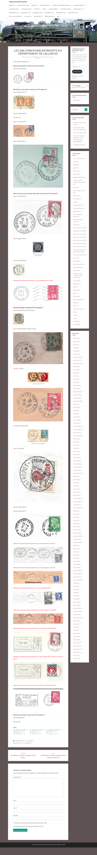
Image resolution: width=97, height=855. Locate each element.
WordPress (53, 844)
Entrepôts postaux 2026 (79, 144)
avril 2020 (75, 558)
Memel (75, 293)
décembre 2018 (77, 608)
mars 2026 (75, 354)
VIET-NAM (75, 321)
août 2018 (75, 621)
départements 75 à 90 (78, 243)
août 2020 (75, 545)
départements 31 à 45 (26, 12)
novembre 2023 (77, 429)
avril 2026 (75, 351)
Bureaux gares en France (23, 5)
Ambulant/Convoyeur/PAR (18, 2)
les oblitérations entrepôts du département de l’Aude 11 (23, 755)
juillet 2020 (76, 548)
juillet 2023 (76, 442)
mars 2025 (75, 382)
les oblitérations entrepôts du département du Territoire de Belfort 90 (53, 755)
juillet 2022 (76, 479)
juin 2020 (75, 552)
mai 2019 (75, 592)
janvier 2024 (76, 423)
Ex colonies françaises (78, 5)
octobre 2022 (76, 470)
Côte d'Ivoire (76, 211)
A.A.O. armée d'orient (78, 158)
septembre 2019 (77, 580)
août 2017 (75, 655)
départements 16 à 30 (14, 12)
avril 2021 (75, 520)
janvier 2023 (76, 460)
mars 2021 (75, 523)
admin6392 (40, 57)
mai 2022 (75, 486)
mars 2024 (75, 417)
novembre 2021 (77, 501)
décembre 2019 (77, 570)
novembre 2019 (77, 573)
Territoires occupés (65, 9)
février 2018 (76, 639)
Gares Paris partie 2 (44, 5)
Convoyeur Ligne (77, 205)
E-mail (15, 808)
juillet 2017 (76, 658)
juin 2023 (75, 445)
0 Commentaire (49, 57)
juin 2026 (75, 344)
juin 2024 (75, 410)
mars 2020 (75, 561)
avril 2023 (75, 451)
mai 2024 (75, 413)
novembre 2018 (77, 611)
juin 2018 (75, 627)
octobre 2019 (76, 577)
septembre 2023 (77, 435)
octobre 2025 (76, 360)
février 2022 (76, 492)
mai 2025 (75, 376)
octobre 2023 (76, 432)
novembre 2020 (77, 536)
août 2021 (75, 511)
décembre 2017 (77, 646)
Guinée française (77, 267)
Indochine (75, 270)
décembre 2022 (77, 464)
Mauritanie (75, 290)
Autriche (75, 187)
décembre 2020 (77, 533)
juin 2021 (75, 517)
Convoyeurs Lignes (13, 9)
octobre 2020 (76, 539)
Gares (44, 9)
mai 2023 (75, 448)
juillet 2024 (76, 407)
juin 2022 (75, 482)
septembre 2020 (77, 542)
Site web (15, 815)
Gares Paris (34, 5)
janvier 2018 (76, 643)
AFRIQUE (75, 164)
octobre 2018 (76, 614)
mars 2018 (75, 636)
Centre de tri (76, 198)
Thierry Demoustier (49, 16)
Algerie (75, 168)
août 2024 (75, 404)
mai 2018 (75, 630)
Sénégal (75, 302)
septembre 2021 (77, 508)
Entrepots (37, 9)
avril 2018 (75, 633)
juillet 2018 (76, 624)
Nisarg (63, 844)
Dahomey (75, 224)
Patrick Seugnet (37, 16)
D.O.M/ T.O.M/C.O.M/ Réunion (15, 16)
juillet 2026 (76, 341)
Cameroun (75, 195)
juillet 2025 (76, 369)
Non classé (75, 296)
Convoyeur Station (77, 208)
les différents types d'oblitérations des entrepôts (77, 275)
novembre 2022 (77, 467)
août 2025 (75, 366)
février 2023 (76, 457)
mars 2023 (75, 454)
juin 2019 (75, 589)
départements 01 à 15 (78, 9)
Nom (15, 800)
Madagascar (76, 284)
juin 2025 (75, 373)
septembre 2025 (77, 363)
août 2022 (75, 476)
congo (74, 202)
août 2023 (75, 439)
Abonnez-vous (77, 71)
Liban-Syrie (76, 280)
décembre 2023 (77, 426)
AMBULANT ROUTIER (78, 177)
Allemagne (76, 171)
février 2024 (76, 420)
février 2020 (76, 564)
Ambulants (11, 5)
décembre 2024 (77, 391)
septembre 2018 (77, 617)
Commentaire (17, 777)
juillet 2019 (76, 586)
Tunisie (75, 315)
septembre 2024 (77, 401)
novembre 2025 (77, 357)
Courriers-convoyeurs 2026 (79, 132)
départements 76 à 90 (61, 12)
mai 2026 (75, 348)
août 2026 (75, 338)
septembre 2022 (77, 473)
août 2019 (75, 583)
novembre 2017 (77, 649)
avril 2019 (75, 595)
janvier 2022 (76, 495)
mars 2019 (75, 599)
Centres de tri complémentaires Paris (61, 5)
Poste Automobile (53, 9)
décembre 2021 (77, 498)
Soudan (75, 305)
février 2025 (76, 385)
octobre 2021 (76, 504)
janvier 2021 (76, 530)
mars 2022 (75, 489)
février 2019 (76, 602)
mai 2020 (75, 555)
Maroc (74, 287)
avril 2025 (75, 379)
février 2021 (76, 526)
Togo (74, 312)
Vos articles (28, 16)
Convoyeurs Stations (26, 9)
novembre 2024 (77, 395)
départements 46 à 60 (37, 12)
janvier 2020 (76, 567)
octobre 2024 (76, 398)
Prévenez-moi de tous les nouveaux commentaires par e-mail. (30, 823)
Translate (83, 87)
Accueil (75, 161)
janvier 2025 (76, 388)
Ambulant (75, 174)
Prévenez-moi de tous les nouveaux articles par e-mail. (28, 826)
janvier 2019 (76, 605)
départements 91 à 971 (73, 12)
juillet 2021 (76, 514)
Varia (58, 16)
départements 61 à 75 (49, 12)
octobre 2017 (76, 652)
